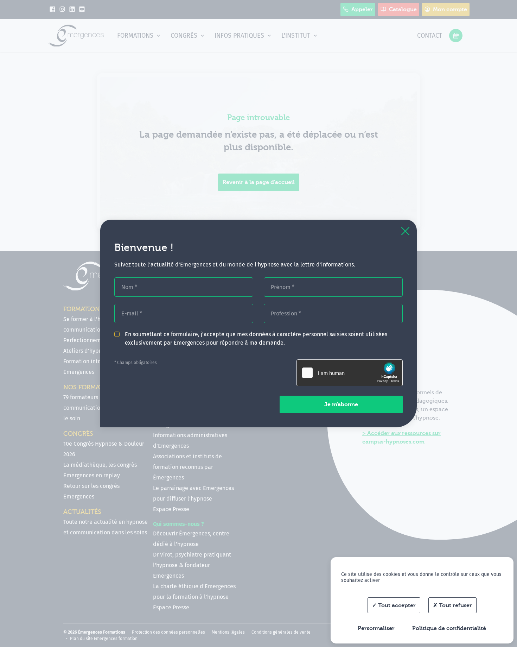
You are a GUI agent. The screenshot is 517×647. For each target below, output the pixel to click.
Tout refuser (455, 605)
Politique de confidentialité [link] (449, 628)
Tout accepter (396, 605)
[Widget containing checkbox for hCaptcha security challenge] (349, 372)
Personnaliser (376, 628)
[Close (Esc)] (405, 231)
